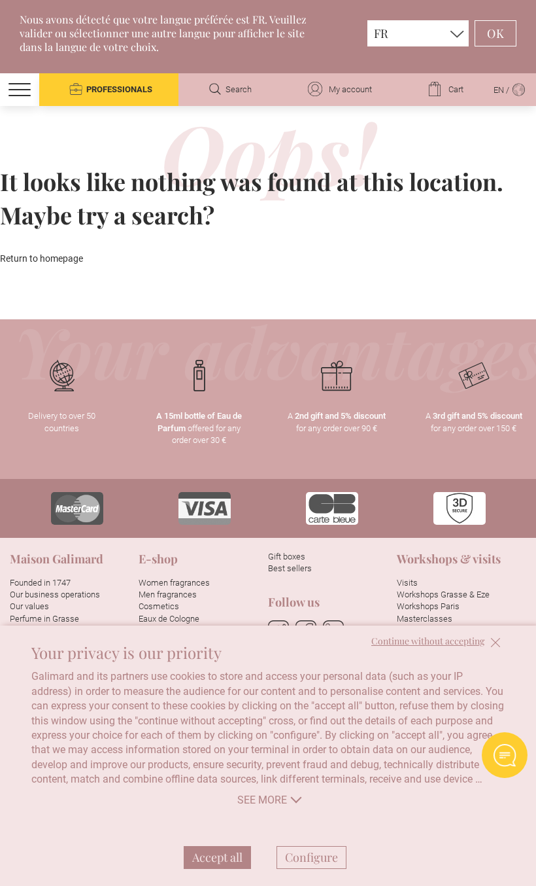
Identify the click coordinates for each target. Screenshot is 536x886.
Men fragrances (168, 594)
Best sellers (290, 568)
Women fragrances (174, 583)
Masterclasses (424, 619)
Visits (407, 583)
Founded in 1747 (40, 583)
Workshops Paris (428, 606)
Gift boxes (286, 556)
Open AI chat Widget (505, 755)
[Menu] (19, 89)
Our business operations (55, 594)
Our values (29, 606)
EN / (502, 90)
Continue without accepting (427, 641)
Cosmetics (159, 606)
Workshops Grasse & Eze (443, 594)
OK (495, 33)
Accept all (217, 857)
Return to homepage (41, 258)
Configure (311, 857)
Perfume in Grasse (44, 619)
